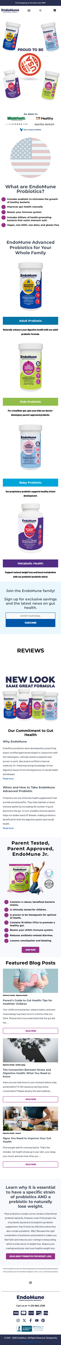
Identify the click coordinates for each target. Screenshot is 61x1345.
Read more (8, 778)
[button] (29, 10)
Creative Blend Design (30, 1341)
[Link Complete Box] (30, 1002)
